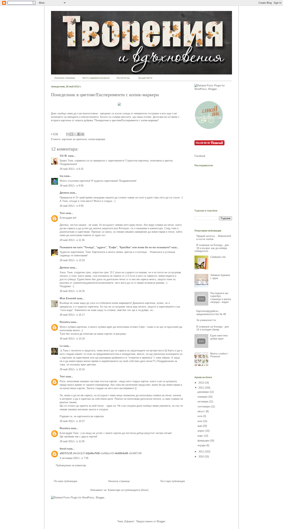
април (201, 430)
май (200, 426)
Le (61, 345)
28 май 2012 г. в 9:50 (71, 185)
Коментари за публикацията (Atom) (128, 490)
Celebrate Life (218, 257)
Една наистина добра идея (219, 337)
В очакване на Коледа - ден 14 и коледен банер (212, 328)
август (202, 411)
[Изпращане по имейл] (68, 134)
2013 (201, 382)
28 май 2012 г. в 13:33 (72, 260)
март (201, 435)
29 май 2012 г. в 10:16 (72, 338)
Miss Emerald (68, 298)
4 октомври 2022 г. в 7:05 (74, 458)
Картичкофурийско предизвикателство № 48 (211, 313)
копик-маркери (96, 139)
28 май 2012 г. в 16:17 (72, 314)
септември (204, 406)
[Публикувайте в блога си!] (72, 134)
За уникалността (206, 320)
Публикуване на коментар (71, 465)
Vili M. (63, 155)
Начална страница (64, 78)
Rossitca (65, 322)
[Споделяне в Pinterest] (83, 134)
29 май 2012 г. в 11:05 (72, 441)
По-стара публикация (172, 481)
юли (200, 416)
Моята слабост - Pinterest (219, 355)
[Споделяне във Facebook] (79, 134)
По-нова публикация (65, 481)
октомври (203, 401)
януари (202, 445)
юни (200, 421)
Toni (62, 213)
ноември (203, 396)
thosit (63, 448)
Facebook (199, 156)
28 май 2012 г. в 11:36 (72, 240)
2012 (201, 387)
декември (203, 391)
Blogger (161, 521)
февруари (204, 440)
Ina (61, 176)
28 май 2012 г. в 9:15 (71, 168)
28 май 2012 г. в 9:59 (71, 205)
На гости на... (124, 78)
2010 (201, 456)
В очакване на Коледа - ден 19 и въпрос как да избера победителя (211, 248)
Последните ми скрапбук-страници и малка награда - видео (220, 298)
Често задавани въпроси (96, 78)
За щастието (145, 78)
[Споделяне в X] (75, 134)
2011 (201, 451)
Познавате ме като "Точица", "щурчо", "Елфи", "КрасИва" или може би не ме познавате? (115, 247)
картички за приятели (74, 139)
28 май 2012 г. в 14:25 (72, 291)
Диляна (64, 192)
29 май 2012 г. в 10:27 (72, 421)
